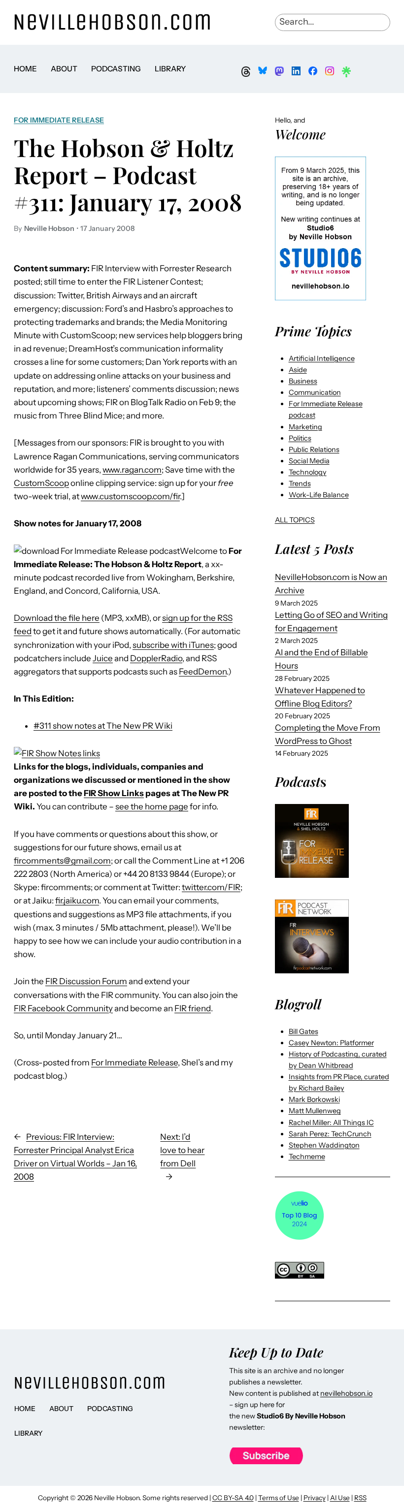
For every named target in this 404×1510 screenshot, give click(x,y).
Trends (300, 483)
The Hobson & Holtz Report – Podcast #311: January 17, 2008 (128, 174)
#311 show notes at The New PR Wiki (103, 726)
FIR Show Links (114, 793)
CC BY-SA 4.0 (233, 1498)
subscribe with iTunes (173, 645)
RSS (360, 1498)
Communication (315, 392)
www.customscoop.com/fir (130, 496)
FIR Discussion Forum (86, 981)
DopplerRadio (156, 658)
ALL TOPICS (295, 519)
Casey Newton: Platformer (331, 1042)
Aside (298, 369)
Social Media (309, 460)
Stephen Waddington (324, 1145)
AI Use (340, 1498)
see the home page (151, 806)
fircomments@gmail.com (62, 861)
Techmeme (307, 1156)
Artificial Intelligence (322, 358)
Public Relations (314, 449)
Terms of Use (278, 1498)
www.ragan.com (132, 470)
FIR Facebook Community (63, 1008)
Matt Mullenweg (315, 1110)
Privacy (314, 1498)
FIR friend (192, 1008)
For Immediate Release (59, 120)
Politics (300, 438)
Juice (103, 658)
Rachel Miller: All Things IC (331, 1122)
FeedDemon (203, 671)
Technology (308, 472)
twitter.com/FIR (211, 887)
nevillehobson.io (346, 1393)
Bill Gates (303, 1031)
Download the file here (57, 618)
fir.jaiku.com (77, 900)
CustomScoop (41, 483)
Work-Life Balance (319, 494)
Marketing (305, 426)
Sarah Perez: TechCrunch (330, 1133)
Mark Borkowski (314, 1099)
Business (303, 381)
